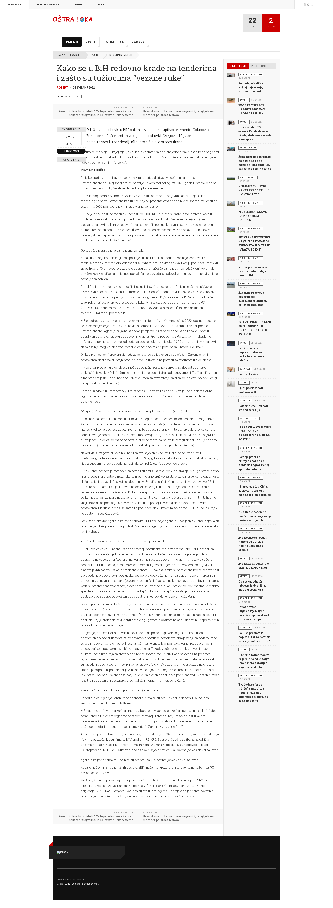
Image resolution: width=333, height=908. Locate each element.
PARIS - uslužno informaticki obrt (81, 883)
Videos (78, 4)
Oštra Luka (113, 42)
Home (57, 42)
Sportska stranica (48, 4)
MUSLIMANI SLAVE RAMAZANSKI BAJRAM (252, 216)
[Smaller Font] (59, 137)
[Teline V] (72, 18)
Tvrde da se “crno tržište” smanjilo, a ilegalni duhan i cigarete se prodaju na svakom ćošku (253, 693)
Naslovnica (14, 4)
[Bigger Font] (83, 137)
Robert (62, 87)
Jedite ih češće (248, 374)
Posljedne (258, 66)
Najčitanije (238, 66)
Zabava (138, 42)
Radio (101, 4)
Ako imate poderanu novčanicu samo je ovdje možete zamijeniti (254, 516)
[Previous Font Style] (59, 144)
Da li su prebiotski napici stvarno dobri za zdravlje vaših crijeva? (254, 637)
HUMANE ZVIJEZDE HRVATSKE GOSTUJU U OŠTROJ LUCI (253, 190)
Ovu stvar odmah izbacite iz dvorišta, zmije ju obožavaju (252, 585)
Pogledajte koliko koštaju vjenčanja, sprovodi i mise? (250, 87)
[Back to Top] (4, 904)
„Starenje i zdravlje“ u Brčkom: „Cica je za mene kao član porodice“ (255, 490)
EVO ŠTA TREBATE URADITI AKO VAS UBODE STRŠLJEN (251, 109)
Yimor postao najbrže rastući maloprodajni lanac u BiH (252, 271)
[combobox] (313, 4)
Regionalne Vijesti (120, 55)
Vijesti (72, 42)
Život (91, 42)
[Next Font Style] (83, 144)
